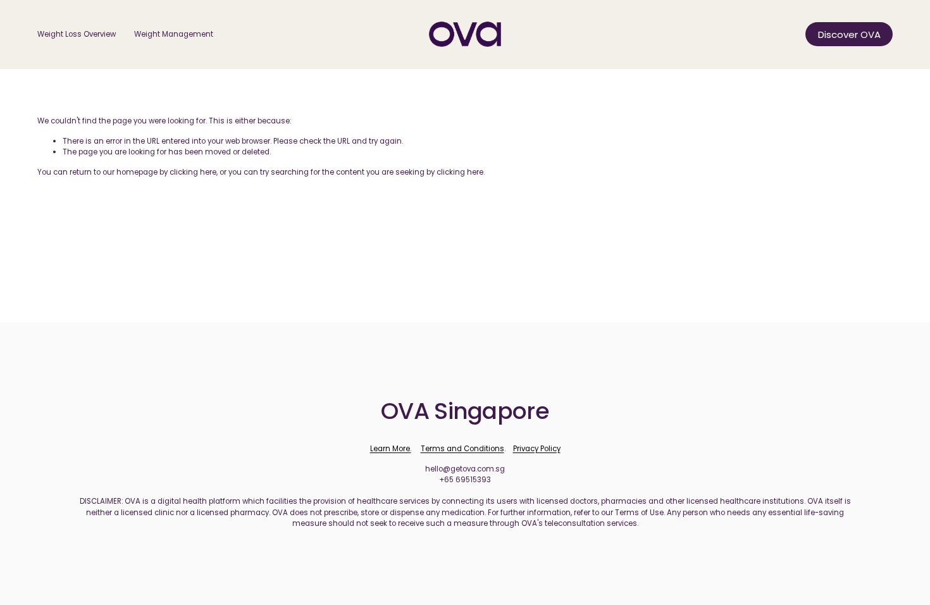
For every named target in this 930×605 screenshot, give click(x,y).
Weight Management (173, 34)
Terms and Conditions (462, 449)
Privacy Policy (537, 449)
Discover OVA (849, 34)
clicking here (193, 172)
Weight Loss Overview (76, 34)
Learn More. (390, 449)
